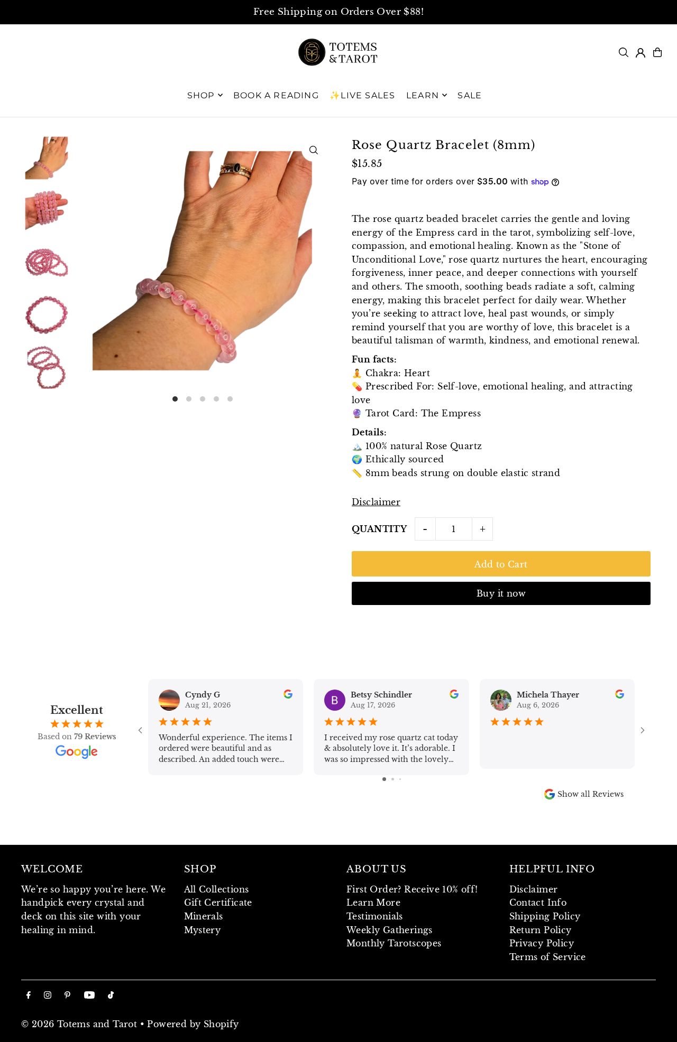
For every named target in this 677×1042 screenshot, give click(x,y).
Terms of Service (547, 957)
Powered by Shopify (193, 1024)
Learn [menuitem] (422, 95)
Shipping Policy (545, 916)
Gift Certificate (218, 902)
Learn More (373, 902)
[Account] (640, 53)
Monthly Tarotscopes (394, 943)
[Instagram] (47, 995)
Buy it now (501, 593)
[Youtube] (89, 995)
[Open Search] (623, 52)
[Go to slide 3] (400, 779)
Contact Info (538, 902)
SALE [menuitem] (470, 95)
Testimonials (374, 916)
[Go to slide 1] (384, 779)
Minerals (203, 916)
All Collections (216, 889)
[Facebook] (28, 995)
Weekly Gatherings (389, 930)
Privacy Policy (541, 943)
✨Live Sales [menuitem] (362, 95)
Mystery (202, 930)
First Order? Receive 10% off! (412, 889)
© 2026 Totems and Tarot (79, 1024)
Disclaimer (376, 502)
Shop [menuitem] (201, 95)
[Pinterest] (67, 995)
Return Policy (540, 930)
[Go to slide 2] (392, 779)
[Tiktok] (111, 995)
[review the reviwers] (287, 696)
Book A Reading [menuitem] (276, 95)
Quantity (379, 529)
